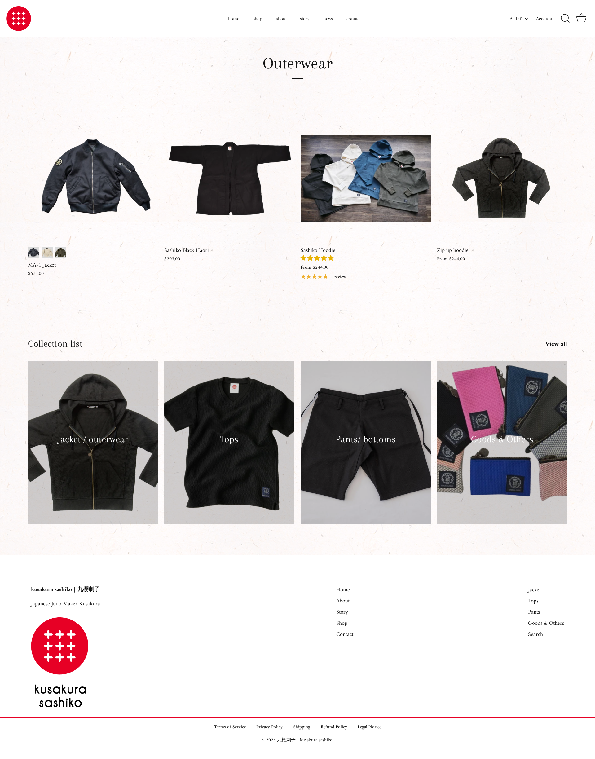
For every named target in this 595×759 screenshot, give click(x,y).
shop (257, 18)
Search (535, 634)
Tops (229, 438)
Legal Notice (369, 727)
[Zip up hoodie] (502, 178)
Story (342, 612)
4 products (93, 449)
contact (353, 18)
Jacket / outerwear (93, 438)
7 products (229, 449)
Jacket (534, 590)
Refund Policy (334, 727)
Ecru (47, 252)
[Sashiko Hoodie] (366, 178)
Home (343, 590)
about (281, 18)
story (305, 18)
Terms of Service (230, 727)
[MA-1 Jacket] (93, 178)
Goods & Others (502, 438)
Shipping (301, 727)
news (328, 18)
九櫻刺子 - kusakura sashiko (305, 740)
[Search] (565, 18)
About (343, 601)
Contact (344, 634)
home (233, 18)
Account (544, 18)
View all (556, 344)
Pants (534, 612)
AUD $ (516, 18)
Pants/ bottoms (366, 438)
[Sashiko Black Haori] (229, 178)
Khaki (60, 252)
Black (33, 252)
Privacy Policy (269, 727)
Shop (341, 623)
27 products (502, 449)
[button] (318, 258)
